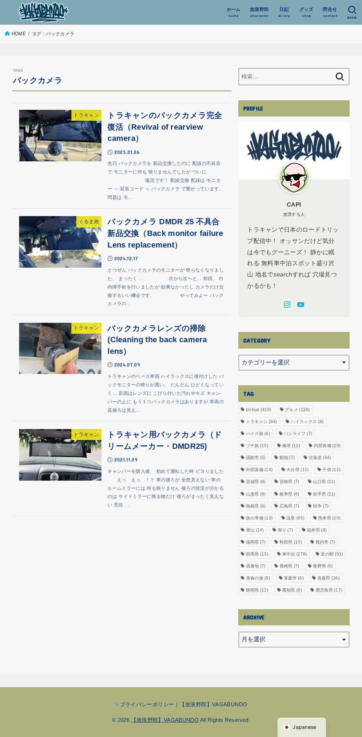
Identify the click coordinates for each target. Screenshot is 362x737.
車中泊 (294, 554)
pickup (259, 409)
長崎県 (289, 566)
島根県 (256, 506)
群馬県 (257, 554)
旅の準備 (259, 518)
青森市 (294, 578)
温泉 (295, 518)
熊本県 (329, 518)
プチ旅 (257, 445)
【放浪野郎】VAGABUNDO (165, 720)
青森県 (328, 578)
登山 (255, 530)
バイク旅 (258, 433)
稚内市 (325, 542)
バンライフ (298, 433)
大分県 (297, 469)
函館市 (256, 457)
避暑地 (256, 566)
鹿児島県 (329, 590)
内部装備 (327, 445)
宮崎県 (289, 481)
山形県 (256, 494)
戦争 (320, 506)
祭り (285, 530)
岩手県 (324, 494)
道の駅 (332, 554)
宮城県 (256, 481)
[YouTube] (300, 304)
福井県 (317, 530)
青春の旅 (258, 578)
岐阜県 (289, 494)
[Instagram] (287, 304)
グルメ (297, 409)
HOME (19, 33)
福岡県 (256, 542)
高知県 (292, 590)
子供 (331, 469)
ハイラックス (307, 421)
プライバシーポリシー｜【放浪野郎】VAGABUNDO (183, 704)
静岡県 (257, 590)
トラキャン (261, 421)
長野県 (323, 566)
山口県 (324, 481)
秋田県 (291, 542)
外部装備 (259, 469)
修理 (291, 445)
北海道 (320, 457)
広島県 (289, 506)
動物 (287, 457)
